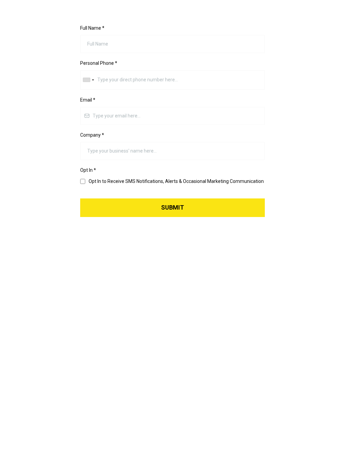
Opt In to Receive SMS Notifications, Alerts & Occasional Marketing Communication (176, 181)
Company (92, 135)
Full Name (92, 28)
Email (87, 100)
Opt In (88, 170)
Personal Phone (98, 63)
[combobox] (88, 80)
